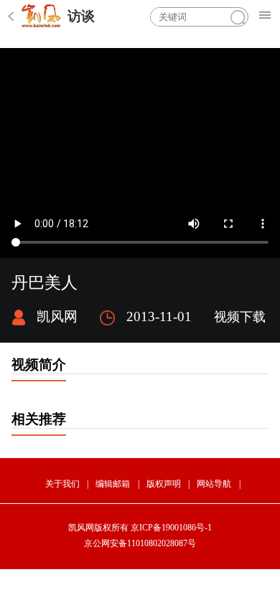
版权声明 (163, 484)
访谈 (81, 16)
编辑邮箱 (112, 484)
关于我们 (62, 484)
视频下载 (240, 317)
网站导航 (214, 484)
